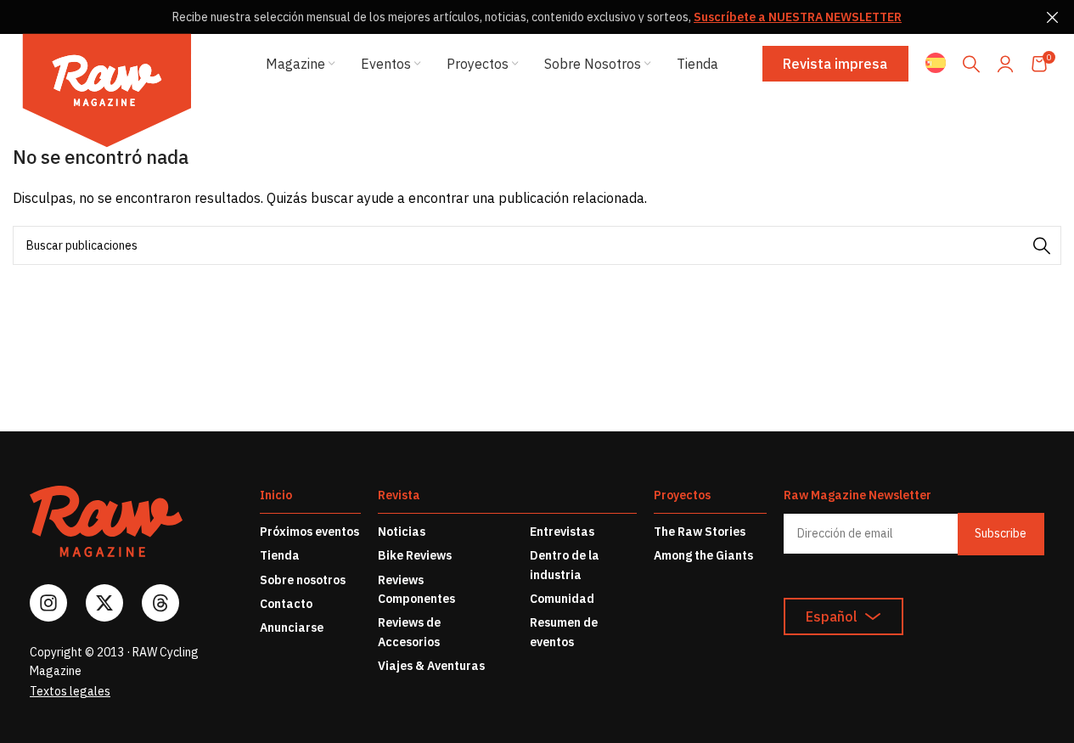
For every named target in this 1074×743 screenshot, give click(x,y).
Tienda (280, 555)
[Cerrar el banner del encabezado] (1053, 17)
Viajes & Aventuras (431, 665)
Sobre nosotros (303, 580)
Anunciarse (291, 627)
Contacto (286, 603)
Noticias (401, 531)
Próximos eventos (309, 531)
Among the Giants (703, 555)
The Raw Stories (699, 531)
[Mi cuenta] (1005, 64)
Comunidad (562, 598)
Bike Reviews (415, 555)
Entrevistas (562, 531)
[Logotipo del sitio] (107, 93)
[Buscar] (971, 64)
